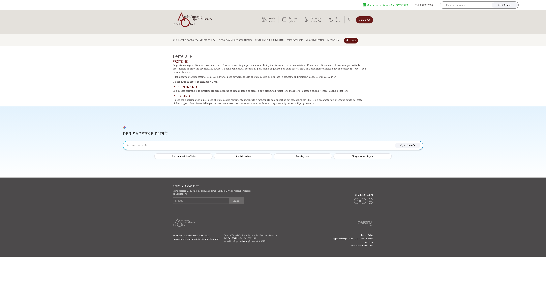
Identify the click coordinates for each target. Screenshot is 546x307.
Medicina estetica (315, 40)
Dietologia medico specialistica (235, 40)
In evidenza (333, 40)
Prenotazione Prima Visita (183, 156)
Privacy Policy (367, 235)
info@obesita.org (240, 241)
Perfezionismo (185, 87)
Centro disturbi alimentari (269, 40)
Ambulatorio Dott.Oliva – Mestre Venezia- (194, 40)
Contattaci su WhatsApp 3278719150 (387, 5)
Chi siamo (364, 19)
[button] (407, 145)
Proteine (180, 61)
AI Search (506, 5)
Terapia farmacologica (362, 156)
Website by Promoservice (362, 245)
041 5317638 (234, 238)
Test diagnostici (303, 156)
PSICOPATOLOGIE (295, 40)
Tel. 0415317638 (424, 5)
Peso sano (181, 96)
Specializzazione (243, 156)
